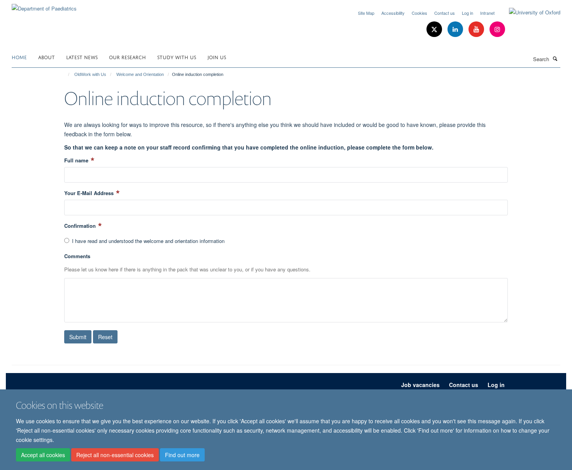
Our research (127, 56)
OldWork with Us (90, 74)
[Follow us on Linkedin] (456, 29)
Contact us (444, 13)
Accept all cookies (43, 455)
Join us (216, 56)
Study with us (176, 56)
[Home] (65, 74)
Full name (77, 160)
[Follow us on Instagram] (497, 29)
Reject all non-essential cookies (115, 455)
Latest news (82, 56)
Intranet (487, 13)
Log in (467, 13)
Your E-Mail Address (89, 193)
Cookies (419, 13)
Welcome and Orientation (140, 74)
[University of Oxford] (528, 12)
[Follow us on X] (435, 29)
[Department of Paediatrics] (44, 5)
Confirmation (80, 225)
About (46, 56)
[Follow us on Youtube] (477, 29)
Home (19, 56)
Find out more (182, 455)
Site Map (366, 13)
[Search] (555, 58)
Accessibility (393, 13)
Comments (77, 256)
